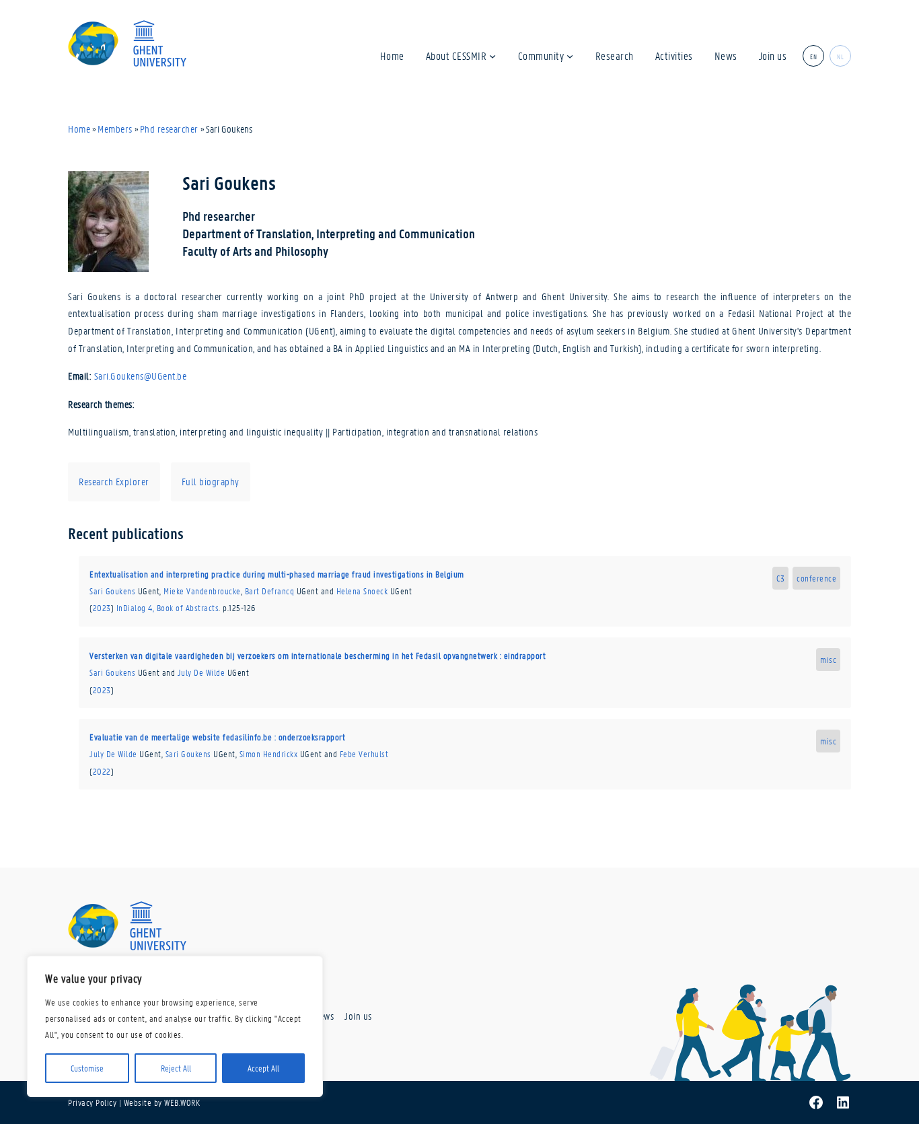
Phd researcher (169, 128)
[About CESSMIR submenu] (492, 55)
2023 (102, 607)
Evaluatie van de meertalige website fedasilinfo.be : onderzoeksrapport (217, 736)
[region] (175, 1026)
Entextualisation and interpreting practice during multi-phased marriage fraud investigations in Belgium (276, 573)
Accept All (263, 1068)
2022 (102, 771)
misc (828, 659)
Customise (87, 1068)
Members (115, 128)
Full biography (211, 481)
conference (816, 578)
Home (79, 128)
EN (813, 56)
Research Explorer (114, 481)
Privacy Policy (92, 1102)
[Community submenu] (569, 55)
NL (840, 56)
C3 (780, 578)
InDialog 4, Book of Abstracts (167, 607)
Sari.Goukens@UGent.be (140, 375)
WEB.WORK (182, 1102)
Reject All (176, 1068)
